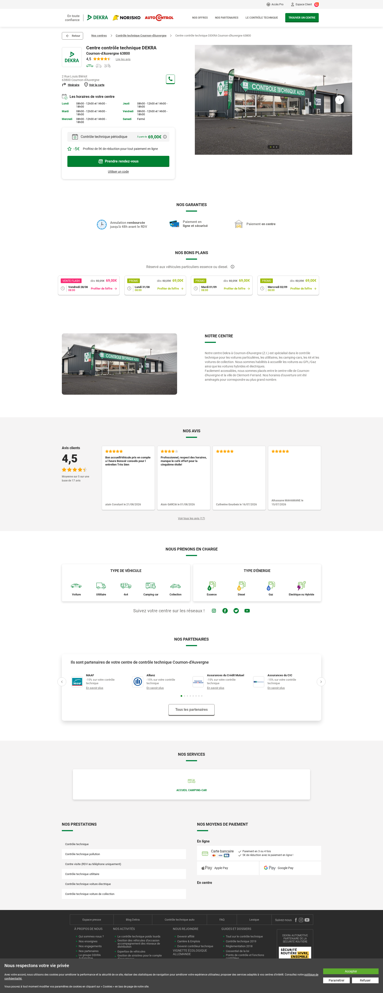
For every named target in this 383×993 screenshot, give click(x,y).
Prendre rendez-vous (122, 161)
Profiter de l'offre (101, 288)
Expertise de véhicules (131, 951)
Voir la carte (96, 85)
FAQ (222, 919)
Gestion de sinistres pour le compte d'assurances (139, 957)
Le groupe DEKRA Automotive (90, 957)
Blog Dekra (133, 919)
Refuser (365, 980)
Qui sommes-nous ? (91, 936)
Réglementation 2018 (239, 946)
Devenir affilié (185, 936)
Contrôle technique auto (179, 919)
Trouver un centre (302, 17)
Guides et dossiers (236, 929)
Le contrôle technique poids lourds (138, 936)
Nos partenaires (226, 17)
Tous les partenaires (191, 709)
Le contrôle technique (262, 17)
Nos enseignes (88, 941)
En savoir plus (94, 688)
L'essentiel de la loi (237, 951)
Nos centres (99, 35)
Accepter (351, 971)
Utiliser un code (118, 171)
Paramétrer (336, 980)
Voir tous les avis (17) (191, 518)
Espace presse (91, 919)
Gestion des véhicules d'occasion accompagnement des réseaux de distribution (138, 943)
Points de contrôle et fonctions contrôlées (245, 957)
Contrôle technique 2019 (241, 941)
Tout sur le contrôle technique (244, 936)
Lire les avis (123, 59)
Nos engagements (90, 946)
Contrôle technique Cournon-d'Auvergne (141, 35)
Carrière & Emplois (188, 941)
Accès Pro (277, 4)
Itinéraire (73, 85)
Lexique (254, 919)
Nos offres (200, 17)
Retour (76, 35)
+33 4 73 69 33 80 (170, 79)
